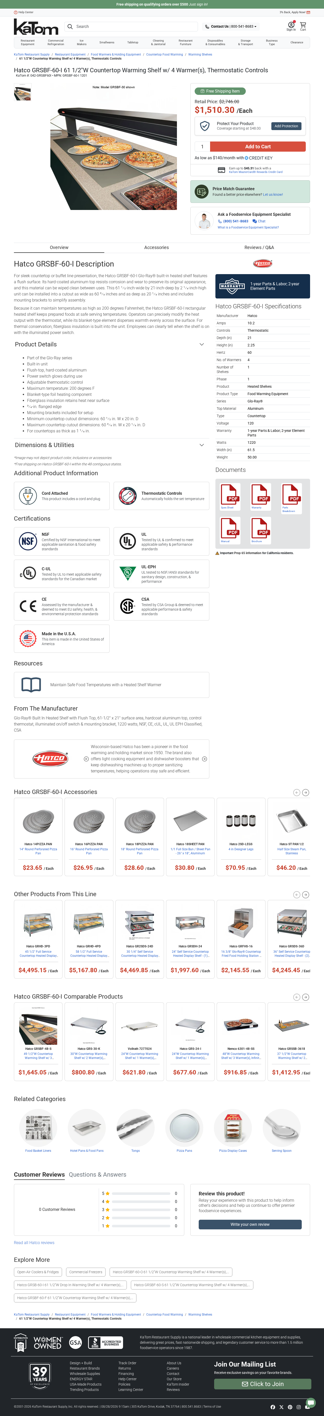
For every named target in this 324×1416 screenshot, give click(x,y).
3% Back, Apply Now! (293, 12)
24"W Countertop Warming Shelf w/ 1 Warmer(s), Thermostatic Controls (139, 1058)
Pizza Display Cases (233, 1151)
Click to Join (267, 1384)
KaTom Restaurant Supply (32, 54)
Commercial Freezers (85, 1272)
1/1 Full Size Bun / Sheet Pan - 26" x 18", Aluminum (190, 851)
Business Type (272, 42)
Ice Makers (82, 42)
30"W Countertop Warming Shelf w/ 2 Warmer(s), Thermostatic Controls (88, 1058)
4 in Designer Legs (241, 849)
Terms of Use (212, 1406)
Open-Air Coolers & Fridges (38, 1272)
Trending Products (84, 1390)
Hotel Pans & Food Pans (87, 1151)
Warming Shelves (200, 54)
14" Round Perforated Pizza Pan (38, 851)
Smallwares (106, 42)
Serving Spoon (282, 1151)
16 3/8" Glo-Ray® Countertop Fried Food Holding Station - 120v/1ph (241, 956)
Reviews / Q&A (259, 247)
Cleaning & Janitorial (158, 42)
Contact (173, 1374)
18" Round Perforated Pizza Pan (139, 851)
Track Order (127, 1363)
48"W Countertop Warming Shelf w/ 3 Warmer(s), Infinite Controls (241, 1058)
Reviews (173, 1390)
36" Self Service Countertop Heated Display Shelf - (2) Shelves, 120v (291, 956)
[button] (291, 27)
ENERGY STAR (81, 1379)
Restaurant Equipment (28, 42)
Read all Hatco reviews (34, 1242)
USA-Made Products (86, 1384)
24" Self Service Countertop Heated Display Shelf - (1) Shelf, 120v (190, 956)
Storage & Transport (245, 42)
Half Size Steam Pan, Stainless (291, 851)
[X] (281, 1407)
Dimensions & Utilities (44, 445)
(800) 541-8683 (235, 221)
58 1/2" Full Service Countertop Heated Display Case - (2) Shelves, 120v (88, 956)
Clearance (297, 42)
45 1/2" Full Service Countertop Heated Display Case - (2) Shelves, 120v (38, 956)
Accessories (156, 247)
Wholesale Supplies (85, 1374)
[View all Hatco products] (263, 263)
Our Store (174, 1379)
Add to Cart (258, 147)
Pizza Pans (184, 1151)
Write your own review (250, 1224)
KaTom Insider (178, 1384)
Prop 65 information (247, 553)
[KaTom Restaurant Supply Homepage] (36, 27)
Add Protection (286, 126)
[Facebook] (273, 1407)
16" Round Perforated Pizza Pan (89, 851)
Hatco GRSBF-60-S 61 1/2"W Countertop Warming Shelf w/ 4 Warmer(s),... (192, 1285)
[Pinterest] (290, 1407)
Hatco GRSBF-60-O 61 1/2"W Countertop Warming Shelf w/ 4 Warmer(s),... (171, 1272)
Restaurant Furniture (186, 42)
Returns (124, 1368)
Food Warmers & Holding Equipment (116, 54)
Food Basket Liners (38, 1151)
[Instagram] (298, 1407)
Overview (59, 247)
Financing (126, 1374)
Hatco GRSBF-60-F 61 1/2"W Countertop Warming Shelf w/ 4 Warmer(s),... (75, 1298)
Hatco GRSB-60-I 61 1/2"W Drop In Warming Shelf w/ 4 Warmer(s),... (70, 1285)
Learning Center (130, 1390)
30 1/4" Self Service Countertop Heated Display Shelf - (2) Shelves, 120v (139, 956)
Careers (173, 1368)
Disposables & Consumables (215, 42)
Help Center (25, 12)
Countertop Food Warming (164, 54)
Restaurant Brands (85, 1368)
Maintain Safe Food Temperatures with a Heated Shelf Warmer (105, 684)
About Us (174, 1363)
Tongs (135, 1151)
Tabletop (132, 42)
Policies (124, 1384)
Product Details (36, 344)
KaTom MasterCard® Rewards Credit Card (255, 172)
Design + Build (81, 1363)
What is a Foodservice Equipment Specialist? (248, 227)
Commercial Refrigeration (56, 42)
